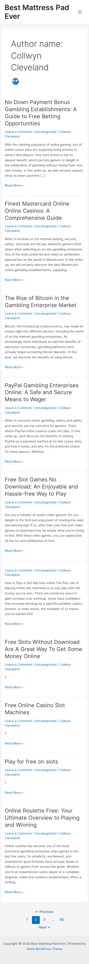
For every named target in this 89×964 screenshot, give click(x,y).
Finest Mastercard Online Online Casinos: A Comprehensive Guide (37, 210)
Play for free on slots (31, 761)
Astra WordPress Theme (44, 949)
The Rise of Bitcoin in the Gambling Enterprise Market (40, 301)
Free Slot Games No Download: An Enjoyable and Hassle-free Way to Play (41, 486)
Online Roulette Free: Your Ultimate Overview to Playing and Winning (42, 817)
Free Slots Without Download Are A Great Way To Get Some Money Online (43, 649)
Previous (44, 912)
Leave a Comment (18, 132)
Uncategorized (45, 132)
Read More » (14, 185)
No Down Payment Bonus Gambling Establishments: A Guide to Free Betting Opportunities (41, 112)
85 (62, 919)
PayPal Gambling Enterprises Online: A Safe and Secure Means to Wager (42, 392)
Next (44, 927)
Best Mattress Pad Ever (37, 12)
